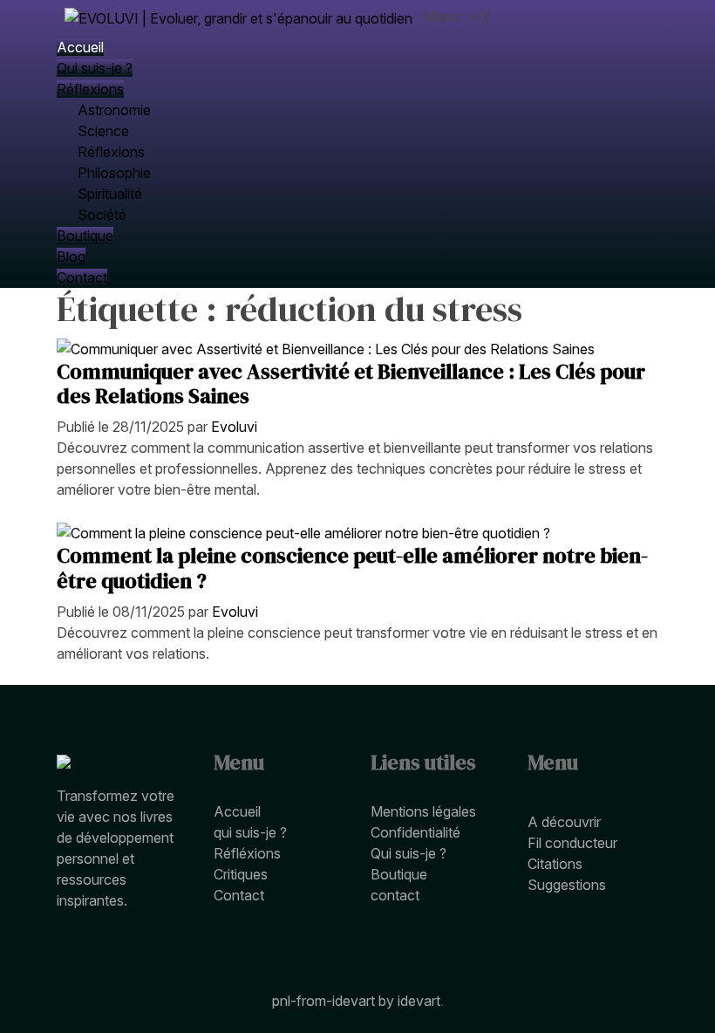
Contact (239, 895)
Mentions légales (423, 811)
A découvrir (564, 822)
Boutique (399, 874)
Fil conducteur (572, 843)
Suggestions (567, 884)
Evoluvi (234, 426)
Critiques (241, 874)
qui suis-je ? (250, 832)
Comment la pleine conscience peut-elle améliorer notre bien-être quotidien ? (352, 568)
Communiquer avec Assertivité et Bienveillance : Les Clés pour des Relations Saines (351, 384)
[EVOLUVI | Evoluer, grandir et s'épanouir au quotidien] (240, 16)
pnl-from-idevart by (335, 1000)
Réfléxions (247, 853)
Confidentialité (415, 832)
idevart (419, 1000)
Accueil (237, 811)
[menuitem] (80, 47)
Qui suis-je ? (408, 853)
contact (395, 895)
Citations (555, 863)
